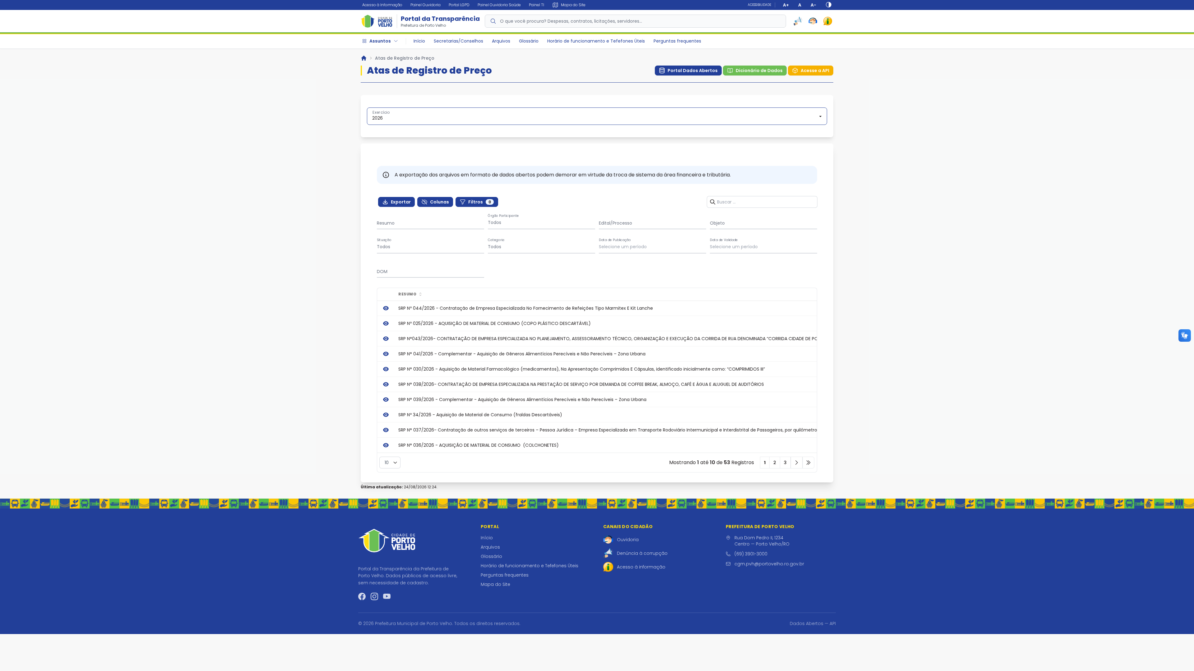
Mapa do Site (495, 584)
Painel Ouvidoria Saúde (499, 4)
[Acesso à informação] (828, 21)
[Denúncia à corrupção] (798, 21)
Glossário (529, 41)
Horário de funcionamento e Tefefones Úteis (596, 41)
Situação (384, 240)
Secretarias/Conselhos (458, 41)
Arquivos (501, 41)
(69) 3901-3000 (750, 554)
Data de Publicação (615, 240)
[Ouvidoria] (813, 21)
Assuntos (380, 41)
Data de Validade (724, 240)
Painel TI (536, 4)
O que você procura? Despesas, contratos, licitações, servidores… (571, 21)
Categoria (496, 240)
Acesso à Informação (382, 4)
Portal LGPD (459, 4)
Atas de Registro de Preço (404, 58)
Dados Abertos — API (813, 623)
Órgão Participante (503, 215)
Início (419, 41)
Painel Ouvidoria (425, 4)
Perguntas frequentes (677, 41)
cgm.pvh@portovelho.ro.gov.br (769, 564)
